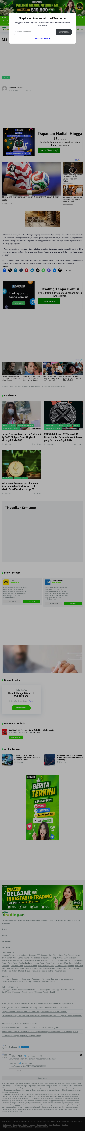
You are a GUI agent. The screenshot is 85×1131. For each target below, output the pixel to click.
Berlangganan (64, 32)
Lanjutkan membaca (42, 38)
